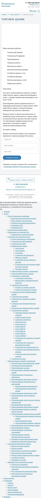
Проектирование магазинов (21, 405)
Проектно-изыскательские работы (23, 223)
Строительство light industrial (21, 241)
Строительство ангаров (19, 285)
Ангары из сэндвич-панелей (25, 287)
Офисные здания (21, 257)
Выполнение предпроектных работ (23, 218)
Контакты (7, 497)
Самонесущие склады (23, 317)
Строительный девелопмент (18, 230)
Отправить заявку (12, 158)
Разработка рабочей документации (23, 441)
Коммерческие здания (19, 246)
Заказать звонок (27, 180)
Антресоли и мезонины (19, 464)
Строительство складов (19, 310)
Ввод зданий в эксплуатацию (21, 221)
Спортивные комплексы (23, 278)
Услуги (6, 214)
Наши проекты (9, 478)
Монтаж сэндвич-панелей (20, 446)
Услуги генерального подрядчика (23, 239)
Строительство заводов (19, 297)
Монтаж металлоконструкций (21, 453)
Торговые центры (21, 269)
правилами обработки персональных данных (20, 167)
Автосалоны (19, 248)
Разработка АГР (17, 228)
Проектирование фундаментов (26, 386)
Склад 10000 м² (20, 336)
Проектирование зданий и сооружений (21, 361)
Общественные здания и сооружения (24, 271)
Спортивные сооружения (20, 276)
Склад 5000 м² (20, 333)
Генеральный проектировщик (21, 366)
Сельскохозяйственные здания (22, 274)
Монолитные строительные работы (23, 451)
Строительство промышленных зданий (25, 308)
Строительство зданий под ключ (19, 237)
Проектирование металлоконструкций (24, 407)
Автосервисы (20, 251)
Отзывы (10, 483)
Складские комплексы (23, 320)
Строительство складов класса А (27, 347)
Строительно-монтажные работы (19, 444)
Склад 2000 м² (20, 329)
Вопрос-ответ (12, 487)
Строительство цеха (18, 359)
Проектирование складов (20, 428)
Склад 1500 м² (20, 326)
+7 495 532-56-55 (32, 3)
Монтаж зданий (16, 448)
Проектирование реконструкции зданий (25, 425)
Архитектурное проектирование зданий (25, 363)
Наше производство (15, 492)
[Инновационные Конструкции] (11, 5)
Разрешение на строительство (18, 232)
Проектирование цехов (23, 421)
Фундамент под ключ (18, 460)
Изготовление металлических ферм (24, 471)
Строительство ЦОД (18, 244)
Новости (11, 485)
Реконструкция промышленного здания (25, 455)
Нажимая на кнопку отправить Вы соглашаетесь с (20, 166)
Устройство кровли (18, 458)
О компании (8, 481)
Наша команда (13, 490)
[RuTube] (32, 11)
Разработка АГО (17, 225)
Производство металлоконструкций (20, 462)
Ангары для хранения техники (26, 290)
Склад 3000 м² (20, 331)
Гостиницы (19, 253)
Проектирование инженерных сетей (24, 393)
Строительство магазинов (24, 255)
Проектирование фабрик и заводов (27, 423)
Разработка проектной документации (24, 439)
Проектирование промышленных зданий (25, 414)
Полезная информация (16, 494)
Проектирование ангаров (20, 368)
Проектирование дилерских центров (24, 379)
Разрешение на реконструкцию (22, 234)
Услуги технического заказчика (18, 216)
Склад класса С (20, 324)
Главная (7, 211)
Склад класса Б (20, 322)
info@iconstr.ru (34, 5)
